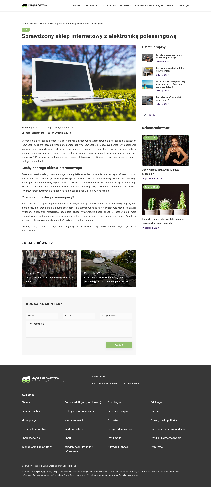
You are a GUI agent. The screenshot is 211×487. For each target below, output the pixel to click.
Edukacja (156, 402)
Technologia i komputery (37, 446)
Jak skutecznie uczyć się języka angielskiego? (169, 56)
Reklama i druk (74, 429)
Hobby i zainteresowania (80, 411)
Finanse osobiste (32, 411)
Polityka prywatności (112, 384)
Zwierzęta (184, 6)
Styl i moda (90, 6)
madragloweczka (35, 133)
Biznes (26, 402)
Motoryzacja (29, 420)
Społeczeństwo (31, 437)
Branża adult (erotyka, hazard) (83, 402)
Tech (25, 30)
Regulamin (133, 384)
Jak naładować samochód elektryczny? (169, 98)
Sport (76, 6)
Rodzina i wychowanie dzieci (168, 429)
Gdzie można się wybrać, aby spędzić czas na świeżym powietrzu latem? (171, 84)
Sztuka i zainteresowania (116, 6)
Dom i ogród (115, 402)
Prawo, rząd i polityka (164, 420)
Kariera (155, 411)
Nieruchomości (74, 420)
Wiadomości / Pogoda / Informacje (154, 6)
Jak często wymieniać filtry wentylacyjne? (170, 69)
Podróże (113, 420)
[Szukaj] (145, 115)
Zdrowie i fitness (118, 446)
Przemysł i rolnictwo (34, 429)
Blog (94, 384)
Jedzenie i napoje (118, 411)
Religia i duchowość (120, 429)
